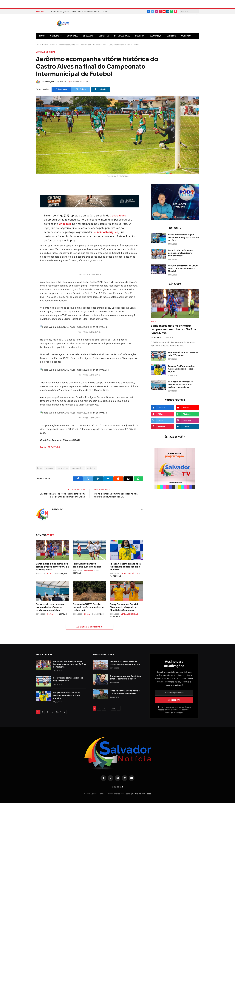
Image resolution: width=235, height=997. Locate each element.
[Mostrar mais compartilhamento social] (113, 89)
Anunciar (117, 787)
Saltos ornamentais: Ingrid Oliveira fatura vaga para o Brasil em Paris (183, 237)
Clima (50, 614)
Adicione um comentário (89, 627)
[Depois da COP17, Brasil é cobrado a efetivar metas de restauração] (89, 591)
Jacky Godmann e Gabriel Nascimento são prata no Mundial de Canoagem (124, 607)
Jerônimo (91, 468)
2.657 (58, 712)
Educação (88, 36)
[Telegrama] (26, 205)
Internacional (122, 36)
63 (113, 708)
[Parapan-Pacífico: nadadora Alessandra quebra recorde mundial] (126, 550)
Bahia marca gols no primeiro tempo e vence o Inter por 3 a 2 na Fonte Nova (52, 566)
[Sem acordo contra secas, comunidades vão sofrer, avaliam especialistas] (52, 591)
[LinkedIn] (26, 218)
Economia (72, 36)
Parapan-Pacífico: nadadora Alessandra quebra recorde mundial (125, 566)
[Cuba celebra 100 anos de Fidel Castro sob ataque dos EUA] (100, 694)
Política (139, 36)
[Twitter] (26, 199)
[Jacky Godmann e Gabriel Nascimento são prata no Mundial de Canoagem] (126, 591)
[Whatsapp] (26, 224)
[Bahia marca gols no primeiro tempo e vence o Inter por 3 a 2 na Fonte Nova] (52, 550)
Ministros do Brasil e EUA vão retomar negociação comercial (125, 662)
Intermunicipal (77, 468)
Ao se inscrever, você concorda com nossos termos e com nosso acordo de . (174, 710)
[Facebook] (26, 192)
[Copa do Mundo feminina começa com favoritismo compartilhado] (158, 254)
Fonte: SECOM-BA (50, 447)
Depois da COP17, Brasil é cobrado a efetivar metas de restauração (88, 607)
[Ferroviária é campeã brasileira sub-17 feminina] (89, 550)
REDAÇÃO (49, 81)
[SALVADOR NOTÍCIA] (69, 23)
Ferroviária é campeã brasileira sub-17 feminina (72, 11)
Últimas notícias (45, 52)
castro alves (62, 468)
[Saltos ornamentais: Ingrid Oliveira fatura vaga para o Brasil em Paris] (158, 238)
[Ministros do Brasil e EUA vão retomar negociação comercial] (100, 665)
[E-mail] (26, 211)
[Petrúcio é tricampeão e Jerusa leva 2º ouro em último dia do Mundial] (158, 269)
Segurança (155, 36)
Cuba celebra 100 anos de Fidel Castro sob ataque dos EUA (125, 692)
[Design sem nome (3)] (89, 206)
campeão (50, 468)
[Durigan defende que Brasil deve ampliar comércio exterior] (100, 679)
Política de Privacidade (174, 713)
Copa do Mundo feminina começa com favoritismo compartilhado (180, 253)
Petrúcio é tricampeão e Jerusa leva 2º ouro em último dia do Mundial (183, 268)
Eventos (171, 36)
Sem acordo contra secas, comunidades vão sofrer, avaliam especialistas (50, 607)
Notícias (54, 36)
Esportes (104, 36)
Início (42, 36)
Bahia (39, 468)
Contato (186, 36)
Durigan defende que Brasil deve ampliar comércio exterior (126, 677)
